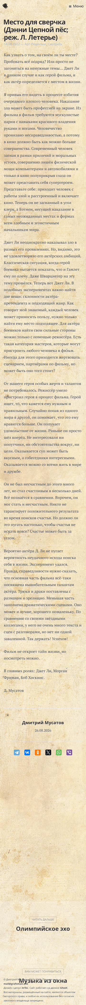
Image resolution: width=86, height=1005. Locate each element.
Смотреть (55, 44)
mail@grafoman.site (16, 983)
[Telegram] (17, 752)
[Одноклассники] (38, 752)
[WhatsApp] (59, 752)
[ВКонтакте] (27, 752)
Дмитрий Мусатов (43, 723)
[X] (48, 752)
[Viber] (69, 752)
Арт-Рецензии (35, 44)
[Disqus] (43, 829)
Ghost (63, 987)
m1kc (25, 987)
